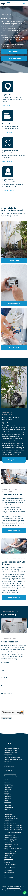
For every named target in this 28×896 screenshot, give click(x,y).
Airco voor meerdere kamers (11, 837)
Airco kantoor (7, 850)
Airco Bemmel (7, 784)
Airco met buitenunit (9, 816)
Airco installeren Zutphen (10, 747)
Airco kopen (7, 756)
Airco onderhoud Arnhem (10, 750)
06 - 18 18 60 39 (8, 871)
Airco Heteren (7, 796)
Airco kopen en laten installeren (12, 757)
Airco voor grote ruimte (10, 853)
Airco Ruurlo (7, 809)
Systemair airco (8, 761)
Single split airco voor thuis (11, 818)
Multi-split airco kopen (10, 823)
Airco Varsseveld (8, 804)
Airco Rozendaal (8, 807)
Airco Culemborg (8, 785)
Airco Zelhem (7, 802)
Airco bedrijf (7, 782)
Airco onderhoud (14, 303)
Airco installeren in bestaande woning (13, 759)
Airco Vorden (7, 811)
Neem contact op (8, 190)
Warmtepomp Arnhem (10, 774)
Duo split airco (8, 822)
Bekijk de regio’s (7, 105)
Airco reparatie (14, 347)
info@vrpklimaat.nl (9, 872)
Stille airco (7, 765)
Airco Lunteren (8, 787)
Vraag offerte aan (14, 460)
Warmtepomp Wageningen (11, 776)
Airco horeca (7, 857)
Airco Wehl (7, 813)
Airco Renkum (7, 805)
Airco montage (8, 754)
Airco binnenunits (8, 814)
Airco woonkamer (8, 855)
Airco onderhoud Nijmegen (11, 752)
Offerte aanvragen (14, 58)
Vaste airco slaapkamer (10, 864)
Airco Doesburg (8, 789)
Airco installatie (7, 161)
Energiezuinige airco (9, 766)
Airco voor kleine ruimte (10, 852)
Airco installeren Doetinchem (11, 748)
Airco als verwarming (9, 835)
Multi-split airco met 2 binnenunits (13, 825)
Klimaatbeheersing (9, 861)
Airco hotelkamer (8, 859)
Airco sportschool (8, 842)
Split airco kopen (8, 820)
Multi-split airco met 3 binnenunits (13, 827)
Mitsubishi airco (8, 763)
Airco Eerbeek (7, 794)
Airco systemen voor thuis (11, 844)
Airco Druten (7, 791)
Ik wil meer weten (7, 132)
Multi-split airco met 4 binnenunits (13, 829)
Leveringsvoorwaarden (16, 890)
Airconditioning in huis (9, 841)
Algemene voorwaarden (13, 888)
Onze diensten (14, 52)
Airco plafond (7, 846)
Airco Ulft (6, 800)
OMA (3, 894)
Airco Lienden (7, 798)
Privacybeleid (5, 890)
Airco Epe (6, 793)
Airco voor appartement (10, 839)
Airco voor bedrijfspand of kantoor (13, 848)
